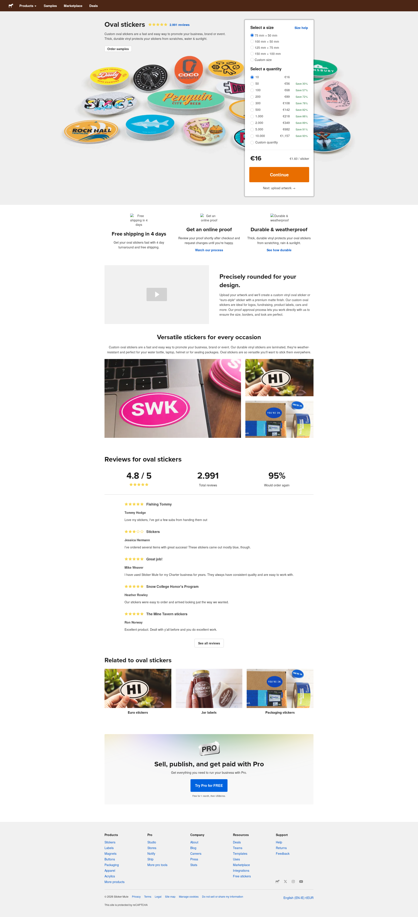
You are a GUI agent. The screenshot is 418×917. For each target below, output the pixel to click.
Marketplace (73, 5)
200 (258, 96)
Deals (93, 5)
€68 (287, 90)
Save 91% (302, 129)
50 (257, 83)
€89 (287, 96)
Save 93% (302, 136)
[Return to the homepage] (11, 5)
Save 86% (302, 116)
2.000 (259, 122)
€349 (286, 122)
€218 (286, 116)
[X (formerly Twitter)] (285, 881)
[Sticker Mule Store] (277, 881)
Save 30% (302, 83)
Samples (50, 5)
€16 (287, 77)
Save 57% (302, 90)
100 (258, 90)
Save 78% (302, 103)
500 (258, 109)
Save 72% (302, 96)
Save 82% (302, 109)
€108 (286, 103)
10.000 (260, 135)
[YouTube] (301, 881)
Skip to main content (3, 3)
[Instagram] (293, 881)
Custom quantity (266, 142)
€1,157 (285, 135)
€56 (287, 83)
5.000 (259, 129)
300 (258, 103)
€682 (286, 129)
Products (26, 5)
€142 (286, 109)
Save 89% (302, 123)
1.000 (259, 116)
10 (257, 77)
